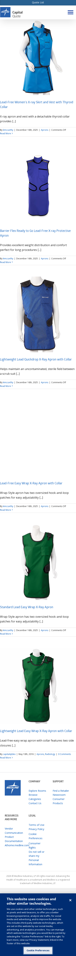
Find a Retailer (61, 790)
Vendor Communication (14, 830)
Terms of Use (36, 825)
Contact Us (35, 803)
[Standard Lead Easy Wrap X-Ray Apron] (38, 562)
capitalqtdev (9, 754)
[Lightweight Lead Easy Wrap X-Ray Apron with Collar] (38, 686)
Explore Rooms (37, 790)
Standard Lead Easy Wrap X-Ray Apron (26, 607)
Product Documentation (14, 839)
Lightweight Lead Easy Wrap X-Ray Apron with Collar (36, 731)
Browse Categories (35, 797)
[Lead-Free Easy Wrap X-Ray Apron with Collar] (38, 438)
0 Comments (64, 754)
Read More (5, 133)
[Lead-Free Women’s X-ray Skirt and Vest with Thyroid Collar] (38, 57)
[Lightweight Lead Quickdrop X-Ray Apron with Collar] (38, 314)
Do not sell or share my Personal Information (36, 858)
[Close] (70, 900)
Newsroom (59, 794)
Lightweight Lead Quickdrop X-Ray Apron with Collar (36, 360)
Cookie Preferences (38, 950)
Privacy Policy (36, 829)
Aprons (44, 129)
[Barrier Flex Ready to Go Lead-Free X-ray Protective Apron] (38, 186)
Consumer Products (59, 801)
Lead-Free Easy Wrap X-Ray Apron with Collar (31, 484)
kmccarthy (8, 129)
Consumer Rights (34, 845)
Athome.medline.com (14, 845)
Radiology (50, 754)
